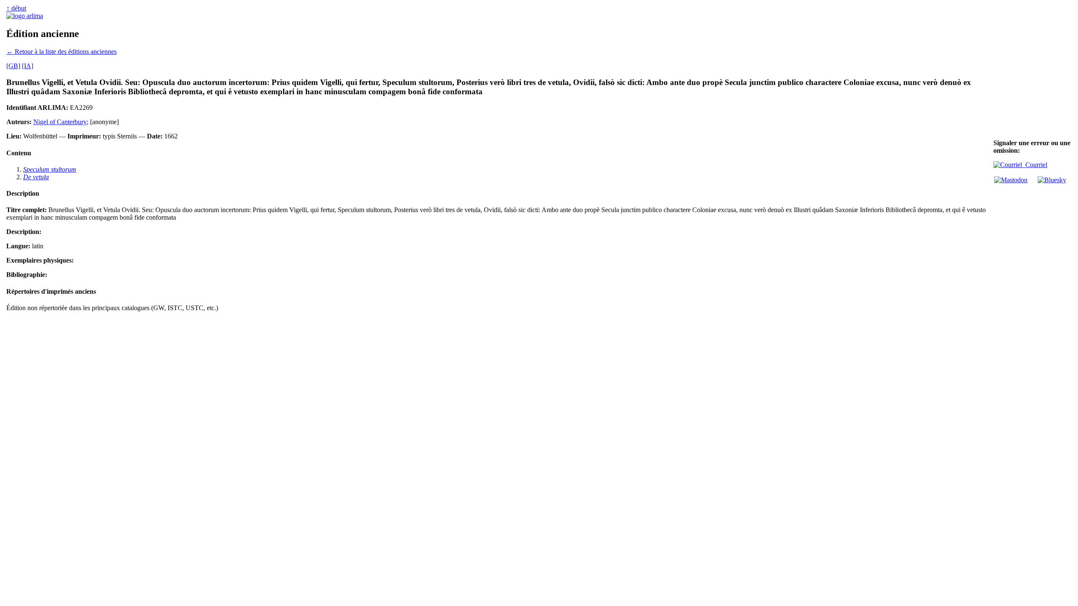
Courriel (1034, 164)
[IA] (27, 65)
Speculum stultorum (49, 169)
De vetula (36, 177)
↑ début (16, 8)
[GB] (13, 65)
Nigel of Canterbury (60, 121)
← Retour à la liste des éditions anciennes (61, 51)
